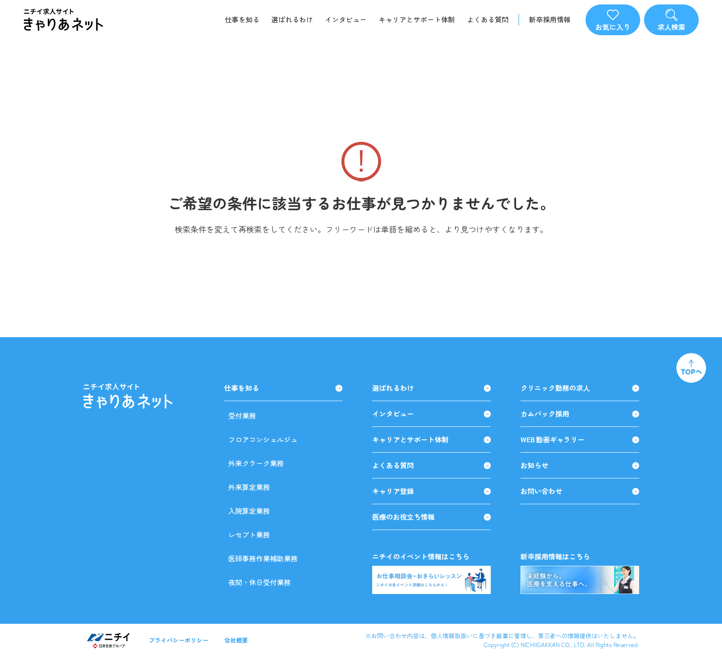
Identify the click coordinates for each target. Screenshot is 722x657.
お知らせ (534, 465)
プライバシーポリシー (178, 640)
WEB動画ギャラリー (553, 439)
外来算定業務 (249, 487)
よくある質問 (488, 19)
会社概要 (236, 640)
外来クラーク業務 (256, 463)
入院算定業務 (249, 511)
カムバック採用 (545, 413)
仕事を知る (242, 19)
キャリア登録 (393, 491)
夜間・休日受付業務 (259, 582)
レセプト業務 (249, 534)
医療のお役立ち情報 (403, 517)
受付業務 (242, 415)
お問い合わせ (541, 491)
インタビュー (346, 19)
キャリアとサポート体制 (417, 19)
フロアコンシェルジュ (263, 439)
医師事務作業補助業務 (263, 558)
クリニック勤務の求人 (555, 388)
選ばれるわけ (292, 19)
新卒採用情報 (550, 19)
